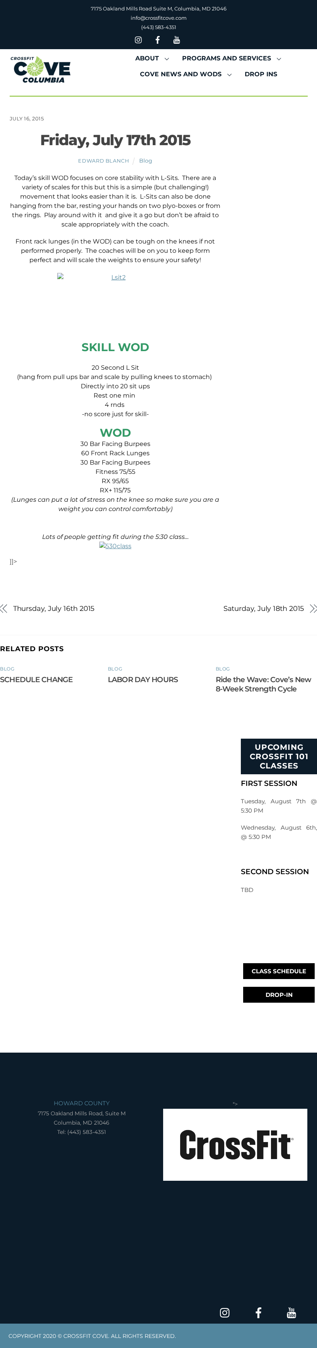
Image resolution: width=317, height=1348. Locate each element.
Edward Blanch (103, 161)
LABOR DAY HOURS (143, 679)
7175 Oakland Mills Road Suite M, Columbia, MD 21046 (159, 8)
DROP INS (261, 74)
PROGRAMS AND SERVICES (226, 58)
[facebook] (157, 39)
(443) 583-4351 (158, 27)
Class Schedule (279, 971)
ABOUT (147, 58)
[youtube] (176, 39)
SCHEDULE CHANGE (36, 679)
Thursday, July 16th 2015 (54, 608)
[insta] (139, 39)
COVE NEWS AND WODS (181, 74)
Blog (145, 160)
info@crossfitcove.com (159, 18)
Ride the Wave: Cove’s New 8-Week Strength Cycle (263, 684)
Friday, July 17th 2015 (115, 140)
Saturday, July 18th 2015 (263, 608)
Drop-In (279, 994)
